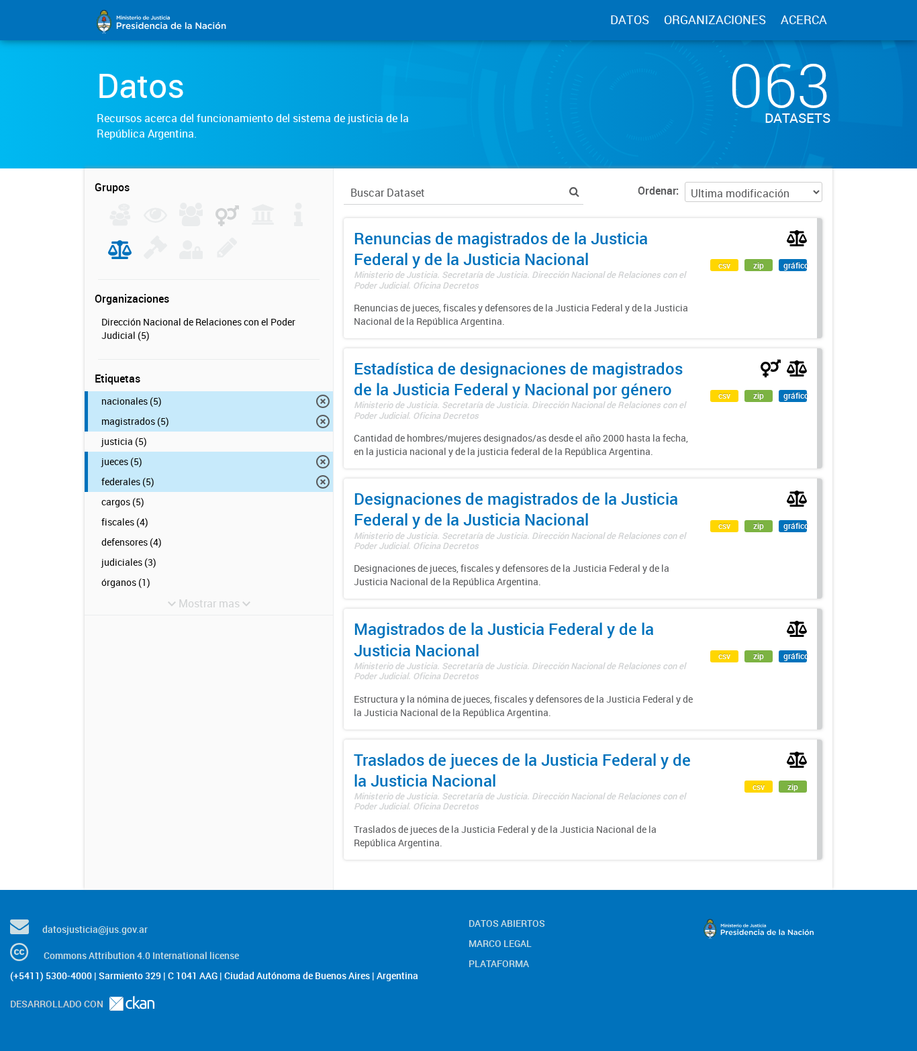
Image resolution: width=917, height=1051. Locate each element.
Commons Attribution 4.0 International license (141, 955)
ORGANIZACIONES (715, 19)
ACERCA (804, 19)
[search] (574, 191)
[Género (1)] (227, 222)
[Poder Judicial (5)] (120, 255)
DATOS (629, 19)
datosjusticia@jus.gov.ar (95, 929)
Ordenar (657, 190)
